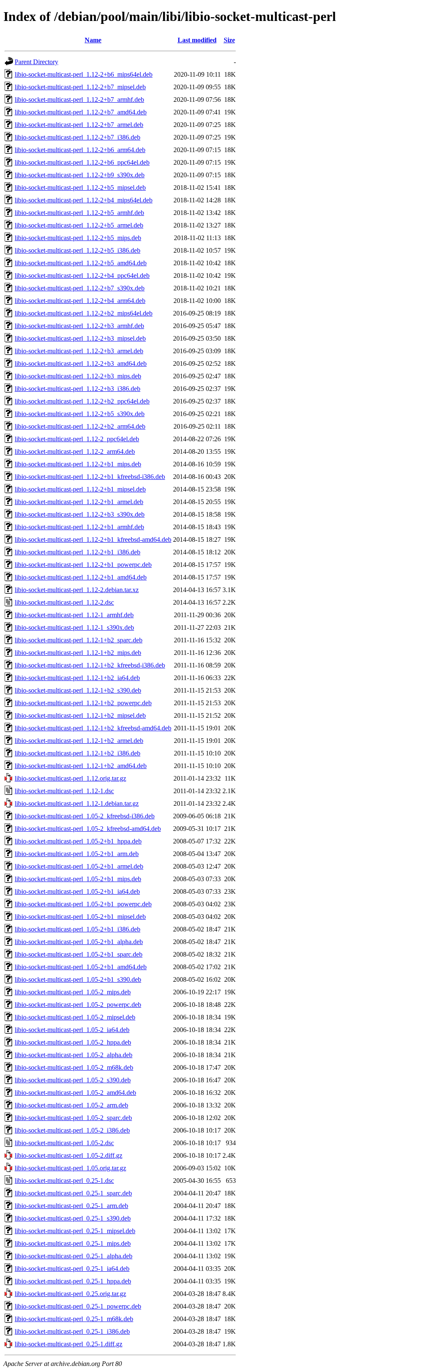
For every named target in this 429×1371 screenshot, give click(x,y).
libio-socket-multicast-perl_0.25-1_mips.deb (73, 1243)
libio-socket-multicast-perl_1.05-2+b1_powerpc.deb (83, 904)
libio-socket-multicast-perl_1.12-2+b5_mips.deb (78, 237)
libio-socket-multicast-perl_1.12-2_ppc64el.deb (77, 438)
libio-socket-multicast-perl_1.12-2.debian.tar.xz (77, 589)
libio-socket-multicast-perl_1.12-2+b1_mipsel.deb (80, 489)
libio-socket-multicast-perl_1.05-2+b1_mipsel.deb (80, 916)
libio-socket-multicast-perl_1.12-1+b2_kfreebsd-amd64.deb (93, 728)
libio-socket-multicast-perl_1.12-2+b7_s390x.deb (80, 288)
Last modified (197, 40)
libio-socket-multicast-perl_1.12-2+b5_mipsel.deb (80, 187)
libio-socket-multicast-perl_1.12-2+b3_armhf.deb (79, 325)
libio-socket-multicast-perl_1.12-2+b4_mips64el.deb (83, 200)
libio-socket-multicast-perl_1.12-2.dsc (64, 602)
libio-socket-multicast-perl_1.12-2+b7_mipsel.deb (80, 87)
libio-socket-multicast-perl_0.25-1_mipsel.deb (75, 1230)
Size (229, 40)
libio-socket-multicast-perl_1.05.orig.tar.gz (70, 1168)
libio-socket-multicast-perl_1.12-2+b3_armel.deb (79, 350)
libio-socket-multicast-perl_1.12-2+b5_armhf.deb (79, 212)
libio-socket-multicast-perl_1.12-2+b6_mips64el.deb (83, 74)
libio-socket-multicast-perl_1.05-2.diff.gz (68, 1155)
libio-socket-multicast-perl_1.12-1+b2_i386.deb (77, 753)
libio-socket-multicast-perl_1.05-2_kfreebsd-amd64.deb (88, 828)
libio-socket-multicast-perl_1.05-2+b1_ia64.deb (77, 891)
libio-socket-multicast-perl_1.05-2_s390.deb (73, 1080)
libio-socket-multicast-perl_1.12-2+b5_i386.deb (77, 250)
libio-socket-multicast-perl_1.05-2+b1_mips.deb (78, 878)
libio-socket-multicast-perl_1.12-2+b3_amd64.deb (81, 363)
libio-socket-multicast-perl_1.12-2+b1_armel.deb (79, 501)
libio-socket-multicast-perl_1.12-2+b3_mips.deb (78, 376)
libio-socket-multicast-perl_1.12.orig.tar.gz (70, 778)
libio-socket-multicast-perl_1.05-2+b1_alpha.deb (79, 941)
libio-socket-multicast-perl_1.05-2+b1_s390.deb (78, 979)
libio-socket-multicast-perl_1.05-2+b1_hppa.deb (78, 841)
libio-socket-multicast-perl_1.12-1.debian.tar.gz (77, 803)
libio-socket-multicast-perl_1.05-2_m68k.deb (74, 1067)
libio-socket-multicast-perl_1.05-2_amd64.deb (75, 1092)
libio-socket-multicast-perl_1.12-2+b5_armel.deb (79, 225)
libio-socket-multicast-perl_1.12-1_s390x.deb (74, 627)
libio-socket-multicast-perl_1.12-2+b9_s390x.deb (80, 174)
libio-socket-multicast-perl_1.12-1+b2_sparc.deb (78, 640)
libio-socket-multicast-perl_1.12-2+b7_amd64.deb (81, 112)
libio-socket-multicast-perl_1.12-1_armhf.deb (74, 614)
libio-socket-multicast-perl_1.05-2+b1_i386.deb (77, 929)
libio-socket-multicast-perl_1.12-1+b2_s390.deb (78, 690)
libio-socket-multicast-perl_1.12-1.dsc (64, 790)
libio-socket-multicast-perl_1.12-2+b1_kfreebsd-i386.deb (90, 476)
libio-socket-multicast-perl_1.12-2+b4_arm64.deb (80, 300)
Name (93, 40)
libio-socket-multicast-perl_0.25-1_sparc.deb (73, 1193)
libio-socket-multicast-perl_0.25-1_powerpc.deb (78, 1306)
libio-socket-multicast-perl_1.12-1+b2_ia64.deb (77, 677)
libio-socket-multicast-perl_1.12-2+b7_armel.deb (79, 124)
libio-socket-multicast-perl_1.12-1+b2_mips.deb (78, 652)
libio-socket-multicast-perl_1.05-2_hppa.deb (73, 1042)
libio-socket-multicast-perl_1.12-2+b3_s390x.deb (80, 514)
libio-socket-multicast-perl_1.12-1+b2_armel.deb (79, 740)
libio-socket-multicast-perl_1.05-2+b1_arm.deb (77, 853)
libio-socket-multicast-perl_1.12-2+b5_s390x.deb (80, 413)
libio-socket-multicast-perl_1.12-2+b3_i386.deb (77, 388)
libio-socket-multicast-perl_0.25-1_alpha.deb (73, 1256)
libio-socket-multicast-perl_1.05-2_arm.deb (71, 1105)
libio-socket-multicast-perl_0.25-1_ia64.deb (72, 1268)
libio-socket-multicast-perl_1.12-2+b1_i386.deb (77, 552)
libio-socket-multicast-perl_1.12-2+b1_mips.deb (78, 464)
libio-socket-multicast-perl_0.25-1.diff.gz (68, 1344)
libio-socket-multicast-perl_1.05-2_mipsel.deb (75, 1017)
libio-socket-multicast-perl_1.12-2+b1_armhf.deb (79, 526)
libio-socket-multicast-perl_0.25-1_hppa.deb (73, 1281)
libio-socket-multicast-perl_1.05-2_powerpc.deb (78, 1004)
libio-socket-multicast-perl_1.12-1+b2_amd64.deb (81, 765)
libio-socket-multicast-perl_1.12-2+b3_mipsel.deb (80, 338)
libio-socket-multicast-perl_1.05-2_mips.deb (73, 992)
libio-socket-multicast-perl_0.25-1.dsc (64, 1180)
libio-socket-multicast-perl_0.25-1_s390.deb (73, 1218)
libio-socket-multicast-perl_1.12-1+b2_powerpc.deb (83, 702)
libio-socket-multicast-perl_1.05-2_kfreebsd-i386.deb (85, 816)
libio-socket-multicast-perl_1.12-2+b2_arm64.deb (80, 426)
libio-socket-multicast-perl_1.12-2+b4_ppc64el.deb (82, 275)
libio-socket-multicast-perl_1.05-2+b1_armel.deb (79, 866)
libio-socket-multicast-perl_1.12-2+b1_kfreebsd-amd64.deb (93, 539)
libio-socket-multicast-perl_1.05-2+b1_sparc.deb (78, 954)
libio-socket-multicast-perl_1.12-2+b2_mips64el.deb (83, 313)
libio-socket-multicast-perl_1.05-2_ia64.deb (72, 1029)
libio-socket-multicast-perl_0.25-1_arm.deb (71, 1205)
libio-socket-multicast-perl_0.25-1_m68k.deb (74, 1318)
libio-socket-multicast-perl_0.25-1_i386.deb (72, 1331)
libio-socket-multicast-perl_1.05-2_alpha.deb (73, 1054)
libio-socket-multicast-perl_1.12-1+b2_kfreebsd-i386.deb (90, 665)
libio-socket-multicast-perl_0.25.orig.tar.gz (70, 1293)
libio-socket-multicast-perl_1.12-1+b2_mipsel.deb (80, 715)
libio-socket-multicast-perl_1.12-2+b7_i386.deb (77, 137)
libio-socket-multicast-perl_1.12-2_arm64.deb (75, 451)
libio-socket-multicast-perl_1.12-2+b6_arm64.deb (80, 149)
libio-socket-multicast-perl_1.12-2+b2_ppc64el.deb (82, 401)
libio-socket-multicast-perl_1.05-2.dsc (64, 1142)
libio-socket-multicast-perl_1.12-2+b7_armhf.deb (79, 99)
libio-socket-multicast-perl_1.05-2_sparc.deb (73, 1117)
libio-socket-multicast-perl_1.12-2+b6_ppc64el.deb (82, 162)
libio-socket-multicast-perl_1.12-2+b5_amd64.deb (81, 262)
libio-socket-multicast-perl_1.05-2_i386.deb (72, 1130)
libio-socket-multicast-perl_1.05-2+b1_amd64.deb (81, 966)
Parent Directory (36, 61)
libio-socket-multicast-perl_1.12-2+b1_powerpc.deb (83, 564)
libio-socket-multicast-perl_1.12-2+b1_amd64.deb (81, 577)
